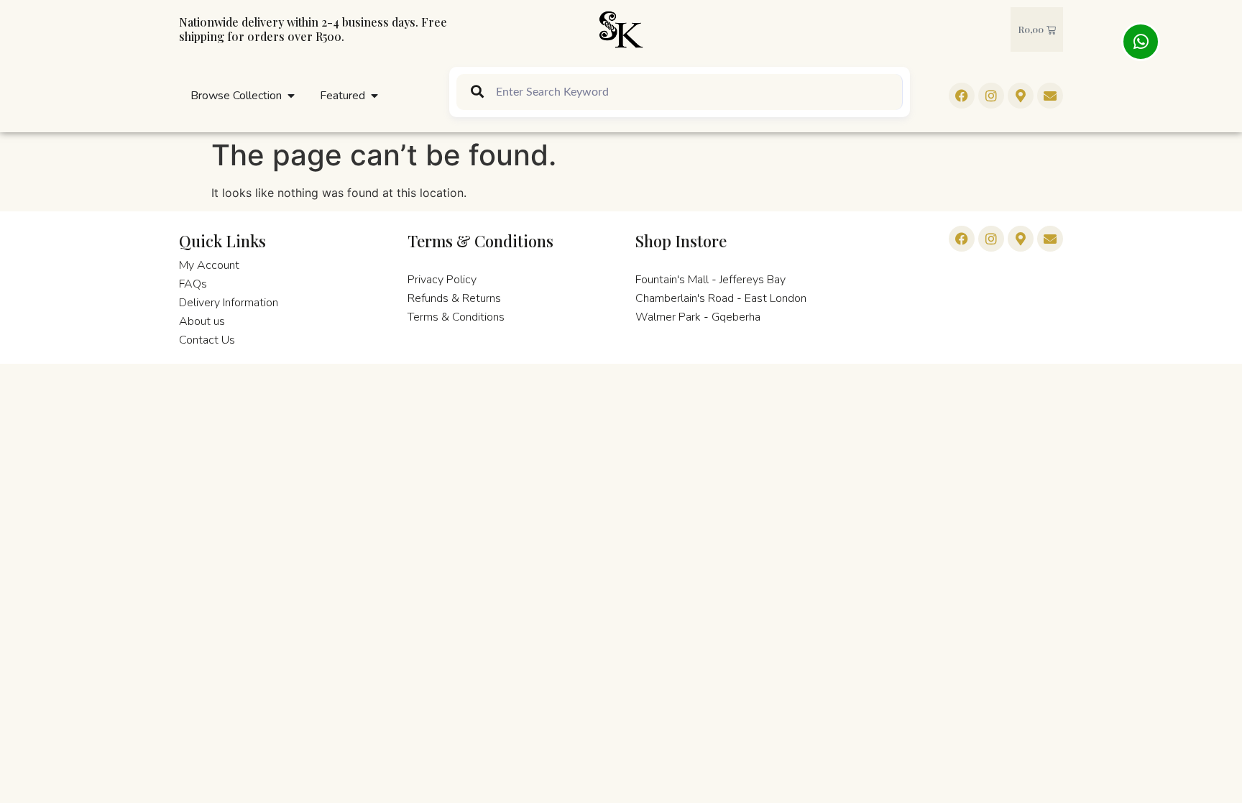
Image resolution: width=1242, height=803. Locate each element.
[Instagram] (991, 96)
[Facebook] (962, 96)
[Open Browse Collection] (291, 95)
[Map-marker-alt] (1021, 239)
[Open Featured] (374, 95)
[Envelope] (1050, 239)
